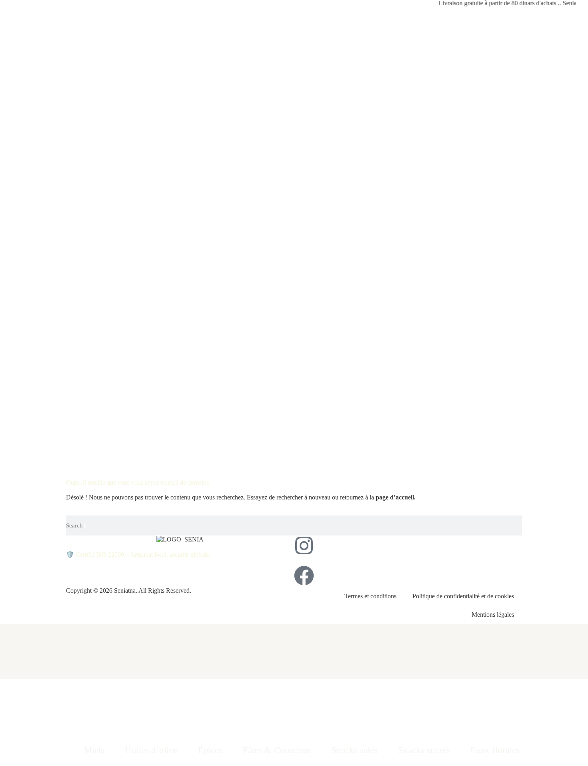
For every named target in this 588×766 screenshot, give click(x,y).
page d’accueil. (396, 497)
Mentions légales (493, 614)
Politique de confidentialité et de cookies (463, 596)
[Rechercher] (519, 525)
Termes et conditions (370, 596)
